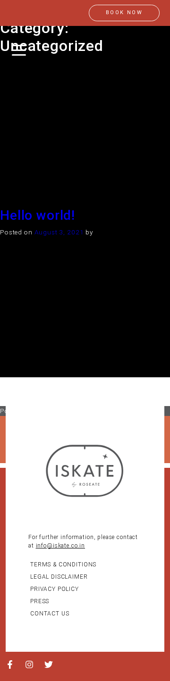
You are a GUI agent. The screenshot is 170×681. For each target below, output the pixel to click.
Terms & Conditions (63, 564)
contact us (49, 613)
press (39, 601)
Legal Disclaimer (59, 576)
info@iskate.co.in (60, 545)
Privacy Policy (54, 589)
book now (124, 12)
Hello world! (37, 215)
